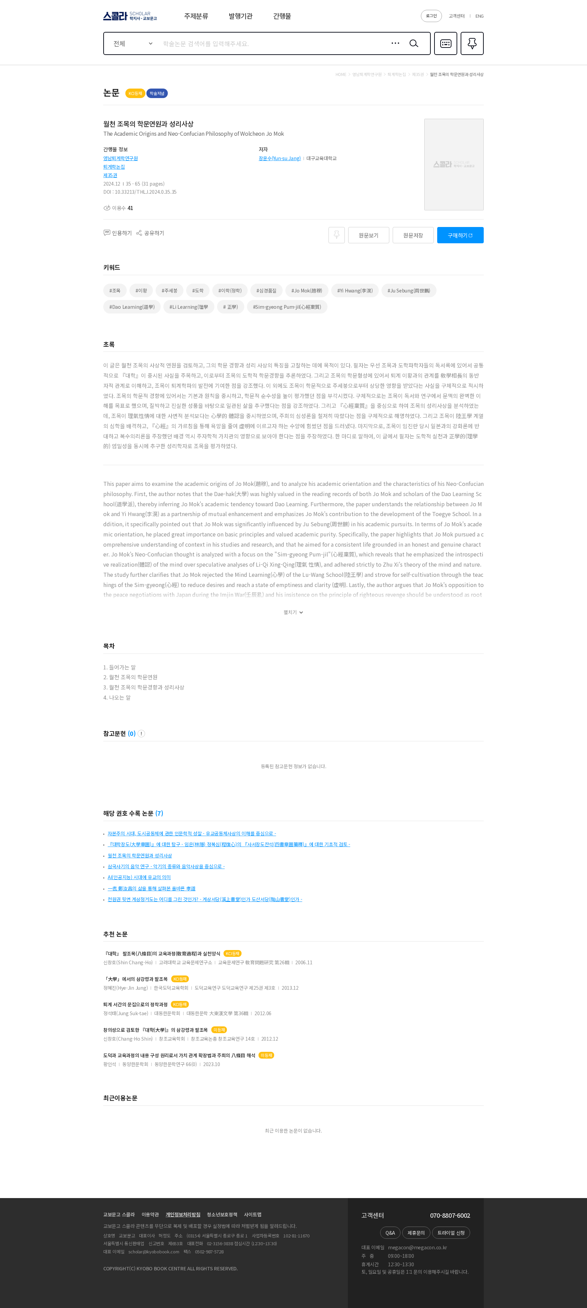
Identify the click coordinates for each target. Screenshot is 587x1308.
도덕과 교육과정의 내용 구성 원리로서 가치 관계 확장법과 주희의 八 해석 (179, 1055)
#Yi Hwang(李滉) (355, 290)
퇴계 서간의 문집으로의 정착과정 (135, 1004)
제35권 (110, 175)
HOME (341, 74)
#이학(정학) (230, 290)
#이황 (141, 290)
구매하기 (458, 235)
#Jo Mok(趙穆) (306, 290)
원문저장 (413, 235)
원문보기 (369, 235)
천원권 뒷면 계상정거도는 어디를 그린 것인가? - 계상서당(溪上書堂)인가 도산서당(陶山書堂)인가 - (205, 899)
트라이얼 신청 (451, 1232)
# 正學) (230, 306)
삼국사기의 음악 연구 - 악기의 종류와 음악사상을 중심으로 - (166, 866)
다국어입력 (446, 54)
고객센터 (457, 16)
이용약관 (150, 1214)
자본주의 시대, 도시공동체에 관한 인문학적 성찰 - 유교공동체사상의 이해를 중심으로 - (192, 833)
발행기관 (241, 16)
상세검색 (393, 48)
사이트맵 (252, 1214)
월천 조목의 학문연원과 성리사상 (140, 855)
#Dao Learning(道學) (132, 306)
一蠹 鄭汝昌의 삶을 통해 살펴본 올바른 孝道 (151, 888)
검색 (412, 48)
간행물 (282, 16)
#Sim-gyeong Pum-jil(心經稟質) (287, 306)
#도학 (197, 290)
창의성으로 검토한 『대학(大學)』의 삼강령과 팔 (155, 1030)
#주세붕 (169, 290)
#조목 (115, 290)
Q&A (390, 1232)
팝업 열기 (141, 733)
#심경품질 (266, 290)
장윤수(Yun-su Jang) (280, 158)
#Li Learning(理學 (189, 306)
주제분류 (196, 16)
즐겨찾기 (471, 54)
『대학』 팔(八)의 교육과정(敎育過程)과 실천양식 (161, 953)
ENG (480, 16)
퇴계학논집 (114, 166)
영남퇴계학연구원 (120, 158)
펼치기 (290, 612)
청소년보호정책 (222, 1214)
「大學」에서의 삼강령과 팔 (135, 979)
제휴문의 (416, 1232)
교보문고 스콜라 (119, 1214)
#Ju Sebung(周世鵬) (409, 290)
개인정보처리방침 (183, 1214)
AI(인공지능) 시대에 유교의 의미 (139, 877)
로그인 (431, 15)
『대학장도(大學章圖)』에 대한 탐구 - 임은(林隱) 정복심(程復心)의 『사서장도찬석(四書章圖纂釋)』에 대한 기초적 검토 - (229, 844)
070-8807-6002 (450, 1215)
